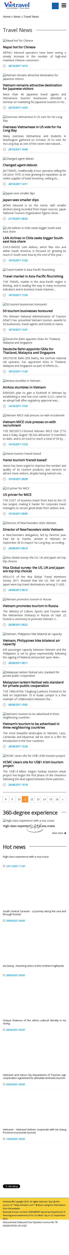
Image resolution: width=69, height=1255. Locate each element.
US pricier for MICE (17, 494)
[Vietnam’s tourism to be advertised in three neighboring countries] (34, 715)
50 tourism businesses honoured (28, 311)
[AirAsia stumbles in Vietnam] (34, 380)
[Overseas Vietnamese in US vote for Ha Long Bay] (34, 118)
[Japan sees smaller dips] (34, 193)
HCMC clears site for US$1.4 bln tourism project (33, 764)
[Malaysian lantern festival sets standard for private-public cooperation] (34, 674)
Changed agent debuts (20, 165)
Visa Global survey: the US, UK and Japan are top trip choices (33, 569)
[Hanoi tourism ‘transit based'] (34, 453)
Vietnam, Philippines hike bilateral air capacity (31, 642)
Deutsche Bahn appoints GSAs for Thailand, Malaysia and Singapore (29, 351)
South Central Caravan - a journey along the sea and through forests (34, 913)
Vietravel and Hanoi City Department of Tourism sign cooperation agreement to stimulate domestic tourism (34, 1076)
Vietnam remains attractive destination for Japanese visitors (32, 87)
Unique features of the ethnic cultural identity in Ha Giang (34, 1022)
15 (50, 799)
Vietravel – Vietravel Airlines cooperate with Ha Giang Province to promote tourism (34, 1131)
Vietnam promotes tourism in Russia (30, 606)
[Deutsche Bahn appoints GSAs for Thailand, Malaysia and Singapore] (34, 340)
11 (25, 799)
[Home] (17, 5)
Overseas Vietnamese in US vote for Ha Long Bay (32, 129)
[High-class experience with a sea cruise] (34, 820)
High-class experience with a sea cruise (26, 856)
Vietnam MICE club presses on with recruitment (29, 424)
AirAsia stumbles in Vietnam (24, 387)
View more (58, 833)
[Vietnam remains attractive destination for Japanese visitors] (34, 77)
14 (44, 799)
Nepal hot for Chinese (19, 47)
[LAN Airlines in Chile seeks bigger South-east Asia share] (34, 229)
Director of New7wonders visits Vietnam (33, 529)
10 (19, 799)
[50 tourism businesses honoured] (34, 304)
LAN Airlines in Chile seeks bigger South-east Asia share (33, 240)
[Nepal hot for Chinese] (34, 40)
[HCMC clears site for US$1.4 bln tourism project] (34, 755)
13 (38, 799)
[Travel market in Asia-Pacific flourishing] (34, 269)
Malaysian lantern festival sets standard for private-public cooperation (33, 684)
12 (31, 799)
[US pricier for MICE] (34, 488)
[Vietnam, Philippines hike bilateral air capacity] (34, 634)
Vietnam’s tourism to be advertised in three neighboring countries (31, 725)
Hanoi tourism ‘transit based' (25, 460)
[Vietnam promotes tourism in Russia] (34, 599)
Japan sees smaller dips (21, 200)
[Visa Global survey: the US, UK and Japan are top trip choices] (34, 559)
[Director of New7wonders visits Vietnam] (34, 523)
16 (57, 799)
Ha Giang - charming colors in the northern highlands (33, 965)
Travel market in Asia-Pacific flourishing (33, 276)
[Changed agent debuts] (34, 158)
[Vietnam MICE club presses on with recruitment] (34, 415)
